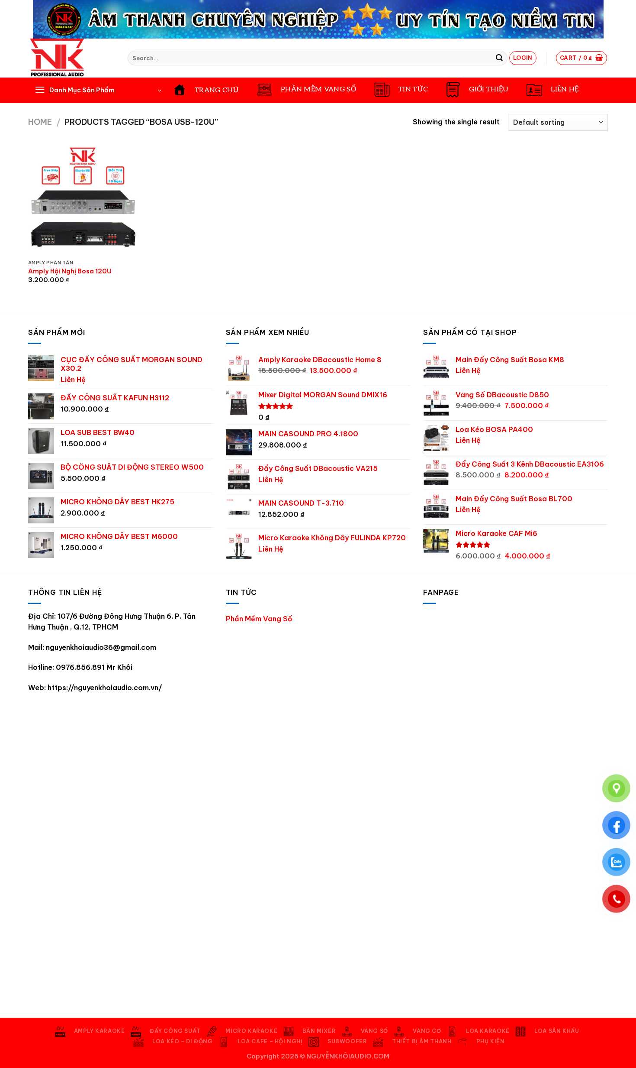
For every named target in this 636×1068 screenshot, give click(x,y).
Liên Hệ (73, 379)
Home (40, 122)
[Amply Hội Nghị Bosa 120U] (82, 200)
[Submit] (499, 58)
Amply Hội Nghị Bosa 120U (70, 271)
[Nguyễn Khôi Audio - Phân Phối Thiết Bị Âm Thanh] (71, 58)
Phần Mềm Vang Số (259, 618)
